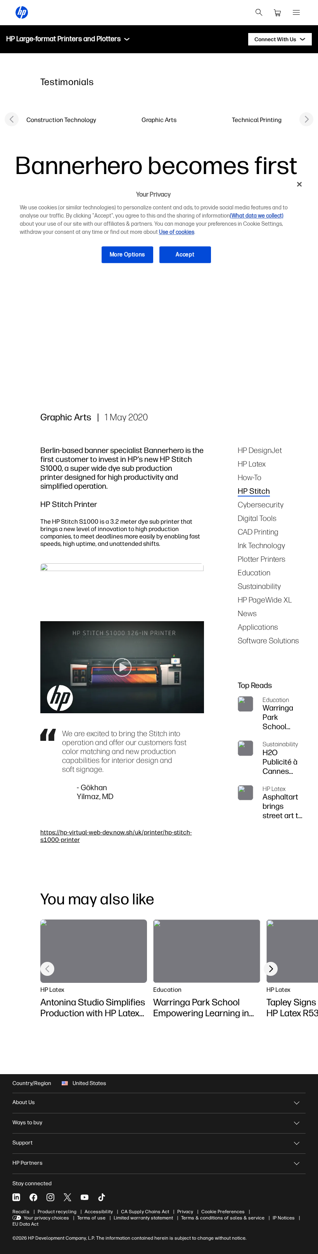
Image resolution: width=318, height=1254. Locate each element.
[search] (259, 12)
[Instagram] (50, 1197)
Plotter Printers (261, 559)
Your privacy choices (46, 1218)
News (247, 613)
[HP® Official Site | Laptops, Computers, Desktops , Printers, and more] (21, 12)
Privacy (185, 1211)
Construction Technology (61, 120)
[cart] (277, 12)
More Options (127, 254)
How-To (249, 477)
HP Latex (252, 464)
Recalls (20, 1211)
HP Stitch (254, 491)
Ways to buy (27, 1122)
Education (254, 572)
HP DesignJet (260, 450)
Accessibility (99, 1211)
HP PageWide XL (265, 599)
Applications (258, 627)
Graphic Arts (159, 120)
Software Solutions (268, 640)
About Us (23, 1102)
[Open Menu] (296, 12)
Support (22, 1142)
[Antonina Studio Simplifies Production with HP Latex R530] (93, 951)
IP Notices (284, 1218)
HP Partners (27, 1163)
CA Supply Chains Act (145, 1211)
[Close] (299, 184)
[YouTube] (84, 1197)
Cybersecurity (260, 504)
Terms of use (91, 1218)
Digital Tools (257, 518)
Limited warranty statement (143, 1218)
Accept (185, 254)
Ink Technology (261, 545)
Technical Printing (257, 120)
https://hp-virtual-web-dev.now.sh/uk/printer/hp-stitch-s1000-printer (116, 835)
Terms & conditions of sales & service (222, 1218)
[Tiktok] (101, 1197)
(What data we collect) (256, 215)
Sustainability (259, 586)
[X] (67, 1197)
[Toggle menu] (127, 39)
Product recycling (57, 1211)
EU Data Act (25, 1224)
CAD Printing (258, 531)
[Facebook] (33, 1197)
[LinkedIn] (16, 1197)
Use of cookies (176, 232)
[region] (159, 225)
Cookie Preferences (223, 1211)
